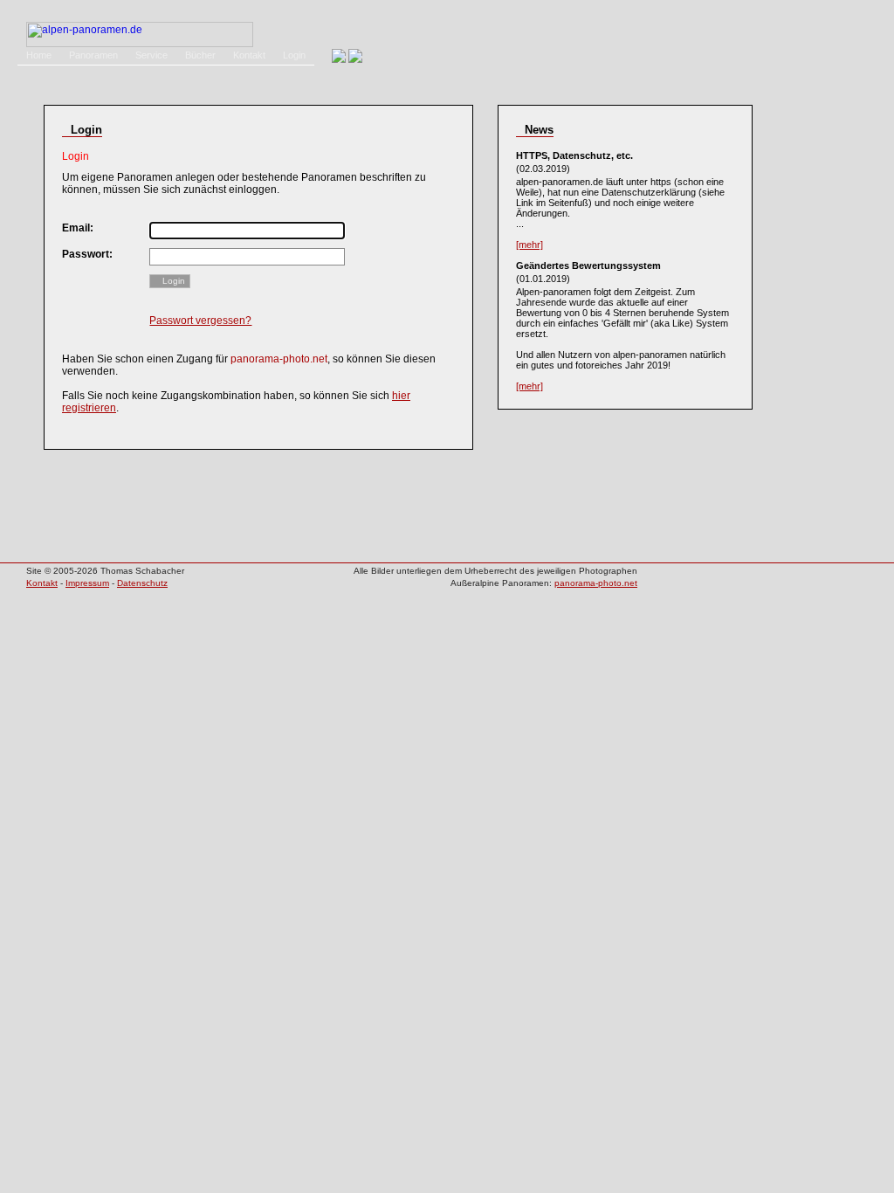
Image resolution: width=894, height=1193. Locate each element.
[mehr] (529, 244)
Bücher (200, 55)
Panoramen (93, 55)
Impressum (87, 583)
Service (151, 55)
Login (294, 55)
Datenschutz (142, 583)
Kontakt (249, 55)
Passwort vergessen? (200, 320)
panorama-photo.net (595, 583)
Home (39, 55)
